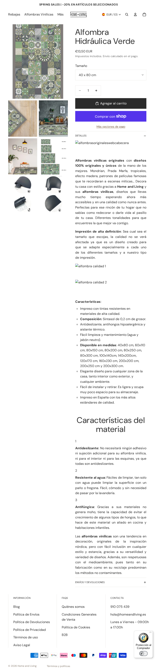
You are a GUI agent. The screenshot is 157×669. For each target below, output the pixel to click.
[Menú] (150, 633)
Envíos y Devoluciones (90, 582)
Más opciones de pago (110, 126)
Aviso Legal (21, 645)
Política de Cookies (76, 627)
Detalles (80, 135)
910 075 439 (119, 607)
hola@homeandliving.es (128, 614)
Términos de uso (25, 637)
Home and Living (27, 666)
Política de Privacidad (29, 630)
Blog (16, 607)
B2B (65, 635)
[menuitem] (60, 14)
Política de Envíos (26, 614)
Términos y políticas (58, 666)
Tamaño (81, 66)
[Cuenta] (135, 14)
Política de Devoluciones (31, 622)
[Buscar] (126, 14)
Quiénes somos (73, 607)
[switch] (143, 653)
